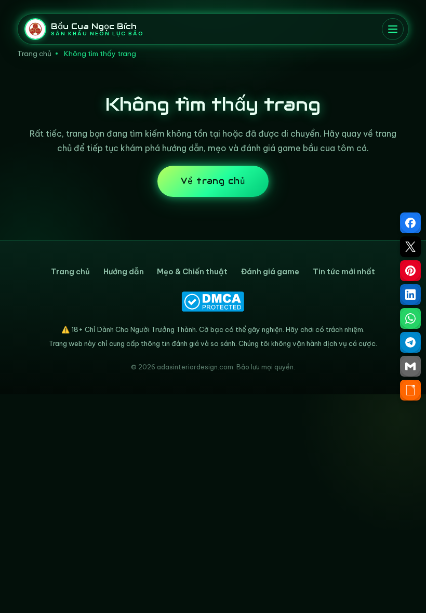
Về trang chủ (213, 181)
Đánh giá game (270, 271)
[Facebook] (410, 222)
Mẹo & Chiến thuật (192, 271)
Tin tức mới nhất (344, 271)
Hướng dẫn (123, 271)
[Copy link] (410, 390)
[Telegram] (410, 342)
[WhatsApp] (410, 318)
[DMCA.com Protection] (213, 301)
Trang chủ (34, 53)
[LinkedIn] (410, 294)
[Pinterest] (410, 270)
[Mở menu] (393, 29)
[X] (410, 246)
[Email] (410, 366)
